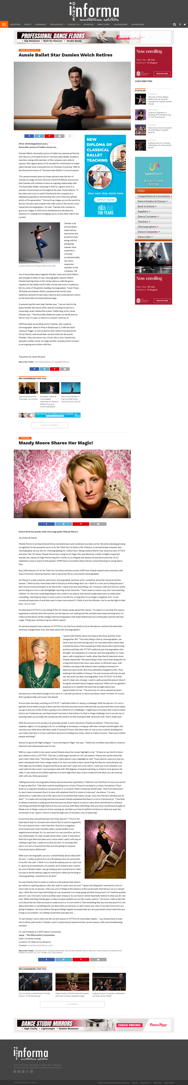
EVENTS (27, 24)
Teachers (143, 221)
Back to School (146, 206)
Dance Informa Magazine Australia (113, 1083)
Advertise (89, 24)
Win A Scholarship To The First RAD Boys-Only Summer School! (71, 399)
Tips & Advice (56, 24)
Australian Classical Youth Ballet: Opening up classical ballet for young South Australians (49, 401)
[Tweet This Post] (39, 135)
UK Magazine (137, 24)
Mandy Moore (26, 953)
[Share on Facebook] (29, 135)
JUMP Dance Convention (108, 951)
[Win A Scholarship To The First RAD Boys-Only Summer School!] (71, 393)
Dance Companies (148, 231)
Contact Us (73, 24)
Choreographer (55, 951)
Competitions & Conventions (154, 196)
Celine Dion (41, 951)
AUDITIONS (15, 24)
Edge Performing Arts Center (80, 951)
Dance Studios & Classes (151, 201)
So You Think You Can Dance (48, 953)
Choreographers (147, 226)
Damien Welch (62, 362)
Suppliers (143, 211)
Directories (103, 24)
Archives (157, 1083)
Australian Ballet (44, 362)
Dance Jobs (144, 236)
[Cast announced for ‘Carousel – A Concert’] (28, 393)
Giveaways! (40, 24)
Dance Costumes (147, 216)
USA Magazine (120, 24)
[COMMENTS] (70, 135)
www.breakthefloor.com (40, 945)
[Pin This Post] (49, 135)
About (135, 1083)
